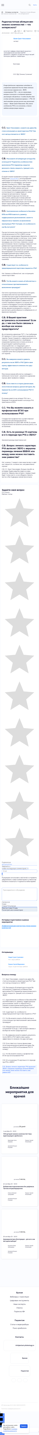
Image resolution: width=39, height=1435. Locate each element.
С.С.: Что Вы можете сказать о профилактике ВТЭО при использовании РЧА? (18, 1055)
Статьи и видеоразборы (19, 1324)
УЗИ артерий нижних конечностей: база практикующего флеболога (17, 1135)
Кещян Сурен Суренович (15, 957)
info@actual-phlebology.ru (25, 1345)
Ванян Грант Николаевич (22, 39)
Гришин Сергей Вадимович (16, 964)
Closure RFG (14, 178)
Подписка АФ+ (19, 1311)
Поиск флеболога (19, 1328)
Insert (2, 1434)
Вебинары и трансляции (19, 1297)
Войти (35, 5)
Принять (23, 1426)
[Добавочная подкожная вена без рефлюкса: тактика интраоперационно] (19, 1167)
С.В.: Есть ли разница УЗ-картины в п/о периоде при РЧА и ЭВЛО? (19, 1061)
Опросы (19, 1308)
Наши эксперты (19, 1304)
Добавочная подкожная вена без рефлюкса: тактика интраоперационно (18, 1187)
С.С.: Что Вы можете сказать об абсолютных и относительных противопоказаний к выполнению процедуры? (19, 1020)
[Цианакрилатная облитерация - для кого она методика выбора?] (19, 1219)
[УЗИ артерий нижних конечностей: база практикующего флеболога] (19, 1114)
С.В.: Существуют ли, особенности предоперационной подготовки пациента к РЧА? (19, 1013)
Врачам (24, 1358)
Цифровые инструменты (19, 1300)
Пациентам (25, 1371)
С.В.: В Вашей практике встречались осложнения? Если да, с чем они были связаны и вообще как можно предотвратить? (19, 1029)
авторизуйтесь (7, 864)
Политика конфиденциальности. (11, 1408)
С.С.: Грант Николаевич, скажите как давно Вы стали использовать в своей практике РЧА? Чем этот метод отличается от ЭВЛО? (19, 981)
